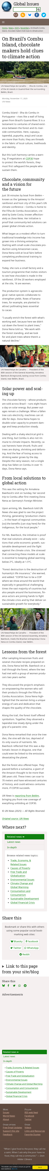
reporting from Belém (27, 795)
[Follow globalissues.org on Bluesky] (29, 15)
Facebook (32, 941)
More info (14, 1169)
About (6, 1119)
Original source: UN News (15, 818)
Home (4, 28)
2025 (17, 28)
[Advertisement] (24, 1021)
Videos (28, 1127)
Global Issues (26, 4)
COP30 (29, 158)
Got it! (40, 1167)
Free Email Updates (12, 1127)
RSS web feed (31, 1112)
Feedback (7, 1134)
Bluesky (17, 941)
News (11, 28)
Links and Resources (35, 1130)
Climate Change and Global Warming (24, 1083)
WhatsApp (32, 947)
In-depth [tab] (12, 847)
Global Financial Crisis (22, 902)
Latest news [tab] (13, 841)
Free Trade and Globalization (20, 1075)
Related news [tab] (14, 836)
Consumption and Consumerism (22, 1088)
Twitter (17, 947)
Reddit (26, 954)
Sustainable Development (24, 898)
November (25, 28)
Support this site (11, 1130)
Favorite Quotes (33, 1134)
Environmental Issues (22, 879)
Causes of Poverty (20, 868)
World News (9, 1115)
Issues (6, 1112)
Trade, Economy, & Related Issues (22, 1067)
